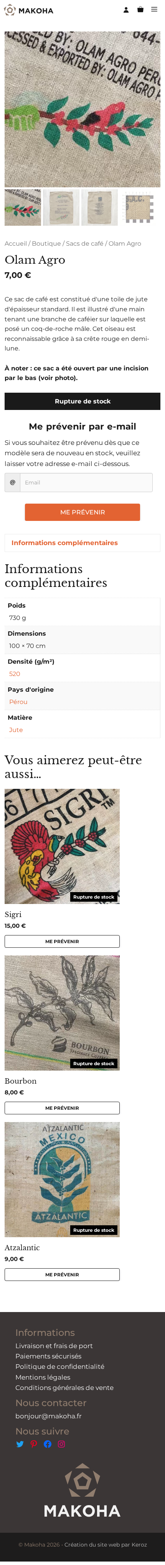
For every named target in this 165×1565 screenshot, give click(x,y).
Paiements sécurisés (48, 1356)
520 (14, 674)
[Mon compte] (126, 9)
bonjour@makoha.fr (48, 1416)
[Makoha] (28, 9)
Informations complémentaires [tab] (65, 543)
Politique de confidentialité (59, 1366)
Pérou (18, 702)
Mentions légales (42, 1377)
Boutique (46, 243)
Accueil (16, 243)
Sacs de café (85, 243)
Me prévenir (82, 512)
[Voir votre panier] (140, 9)
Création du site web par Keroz (105, 1544)
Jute (16, 730)
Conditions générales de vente (64, 1387)
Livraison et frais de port (54, 1346)
